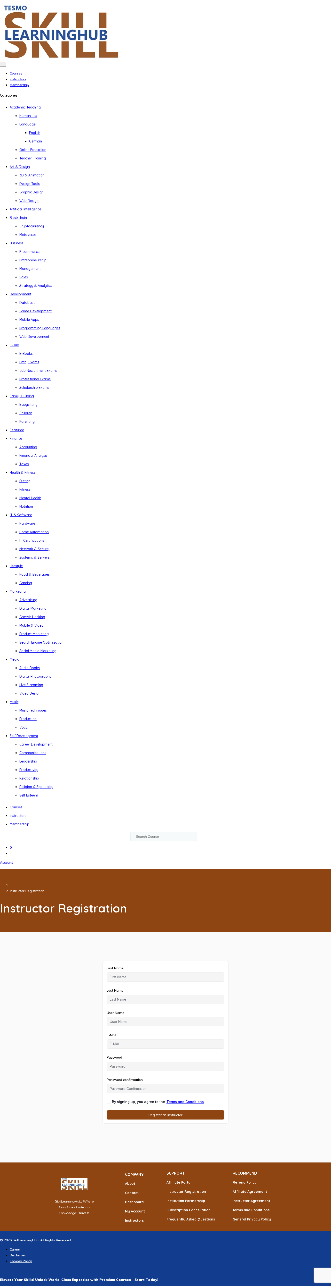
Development (20, 294)
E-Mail (111, 1035)
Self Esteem (28, 795)
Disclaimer (18, 1255)
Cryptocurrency (31, 226)
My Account (135, 1211)
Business (17, 243)
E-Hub (14, 345)
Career (15, 1249)
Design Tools (29, 184)
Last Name (115, 990)
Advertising (28, 600)
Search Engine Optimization (41, 642)
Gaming (25, 583)
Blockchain (18, 218)
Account (6, 862)
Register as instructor (165, 1115)
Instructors (18, 79)
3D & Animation (32, 175)
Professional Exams (35, 379)
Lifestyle (16, 566)
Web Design (29, 201)
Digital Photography (35, 676)
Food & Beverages (34, 574)
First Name (115, 968)
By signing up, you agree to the (158, 1102)
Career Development (36, 744)
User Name (115, 1013)
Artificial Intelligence (25, 209)
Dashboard (134, 1202)
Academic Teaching (25, 107)
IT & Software (21, 515)
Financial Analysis (33, 455)
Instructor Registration (186, 1191)
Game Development (35, 311)
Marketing (18, 591)
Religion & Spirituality (36, 787)
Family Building (22, 396)
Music (14, 702)
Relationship (29, 778)
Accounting (28, 447)
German (35, 141)
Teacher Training (32, 158)
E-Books (26, 353)
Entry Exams (29, 362)
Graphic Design (31, 192)
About (130, 1183)
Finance (16, 438)
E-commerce (29, 251)
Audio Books (29, 668)
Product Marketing (34, 634)
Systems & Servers (34, 557)
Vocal (23, 727)
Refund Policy (245, 1182)
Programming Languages (39, 328)
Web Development (34, 336)
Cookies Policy (21, 1261)
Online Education (32, 150)
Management (30, 268)
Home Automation (34, 532)
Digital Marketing (33, 608)
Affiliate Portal (178, 1182)
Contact (132, 1193)
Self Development (24, 736)
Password (114, 1057)
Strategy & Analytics (35, 285)
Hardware (27, 523)
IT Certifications (31, 540)
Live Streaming (31, 685)
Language (27, 124)
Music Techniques (33, 710)
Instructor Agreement (251, 1201)
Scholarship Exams (34, 387)
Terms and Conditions (185, 1102)
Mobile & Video (31, 625)
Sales (23, 277)
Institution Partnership (185, 1201)
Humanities (28, 116)
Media (14, 659)
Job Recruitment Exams (38, 370)
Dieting (25, 481)
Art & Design (20, 167)
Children (25, 413)
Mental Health (30, 498)
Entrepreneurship (33, 260)
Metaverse (27, 234)
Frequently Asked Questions (190, 1219)
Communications (32, 753)
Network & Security (34, 549)
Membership (19, 85)
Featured (17, 430)
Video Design (29, 693)
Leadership (28, 761)
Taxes (24, 464)
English (34, 133)
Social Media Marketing (37, 651)
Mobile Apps (29, 319)
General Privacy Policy (252, 1219)
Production (28, 719)
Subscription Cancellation (188, 1210)
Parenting (27, 421)
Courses (16, 73)
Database (27, 302)
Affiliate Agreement (250, 1191)
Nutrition (26, 506)
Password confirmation (125, 1080)
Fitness (25, 489)
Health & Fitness (23, 472)
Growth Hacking (32, 617)
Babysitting (28, 404)
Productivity (28, 770)
